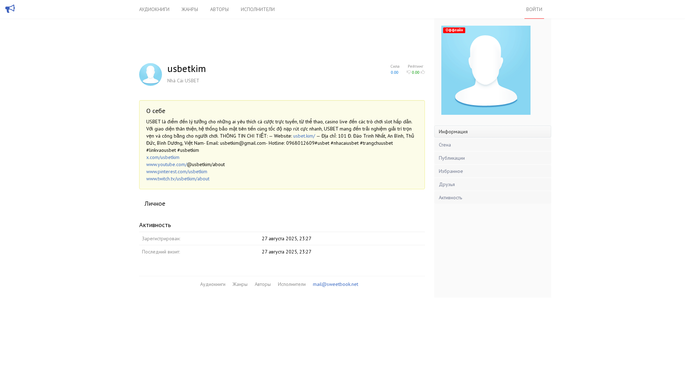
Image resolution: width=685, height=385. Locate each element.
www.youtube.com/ (166, 164)
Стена (445, 145)
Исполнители (258, 9)
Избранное (451, 171)
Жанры (190, 9)
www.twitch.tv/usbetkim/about (177, 178)
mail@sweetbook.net (335, 284)
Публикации (452, 158)
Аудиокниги (154, 9)
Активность (450, 197)
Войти (534, 9)
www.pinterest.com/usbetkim (176, 171)
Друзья (447, 184)
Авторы (219, 9)
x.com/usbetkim (162, 157)
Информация (453, 131)
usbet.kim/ (304, 136)
